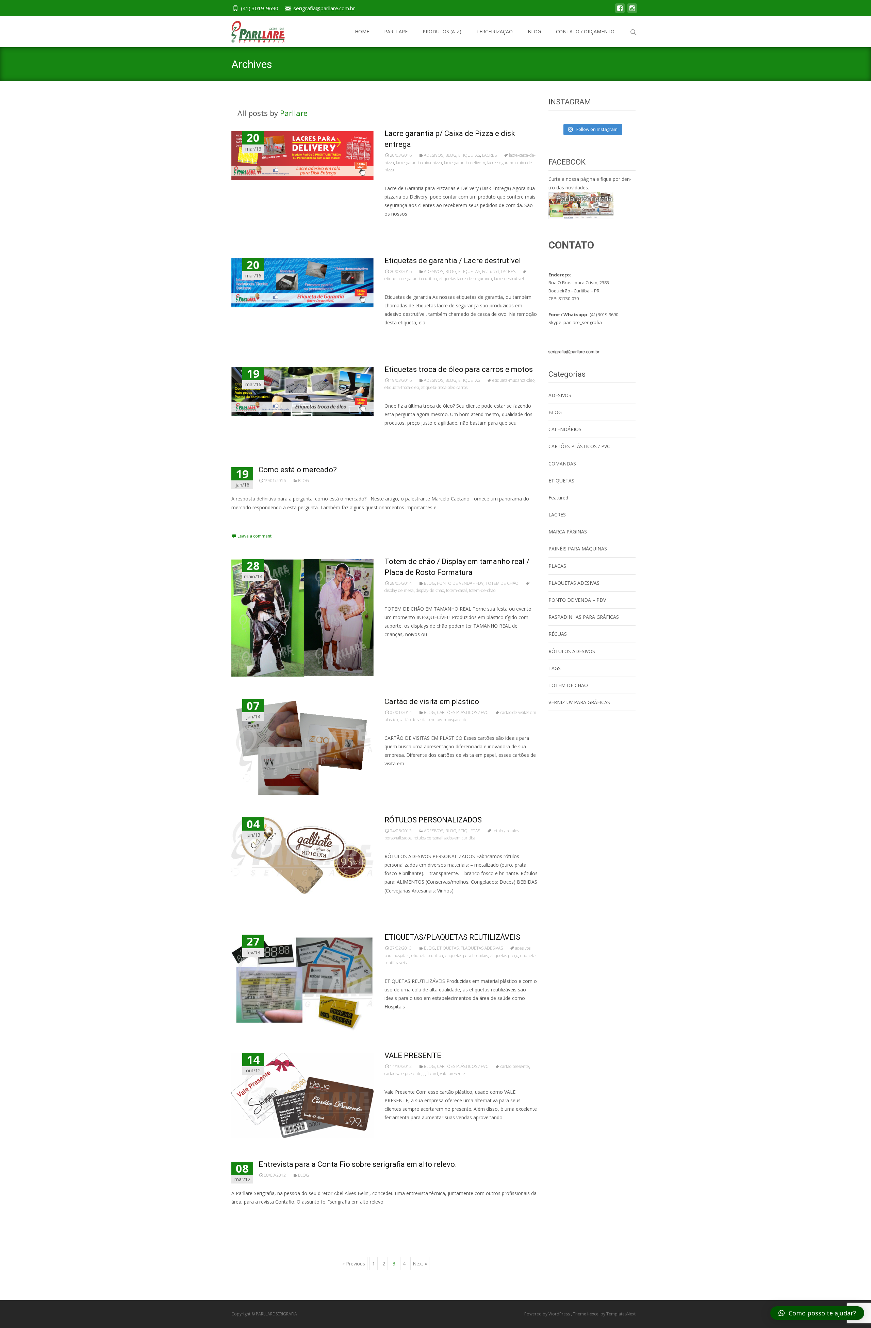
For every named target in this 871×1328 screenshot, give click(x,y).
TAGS (554, 668)
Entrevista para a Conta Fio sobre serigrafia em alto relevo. (358, 1164)
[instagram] (632, 11)
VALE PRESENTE (412, 1055)
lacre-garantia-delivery (464, 163)
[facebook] (620, 11)
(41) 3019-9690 (259, 8)
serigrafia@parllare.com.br (324, 8)
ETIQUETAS (469, 155)
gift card (431, 1073)
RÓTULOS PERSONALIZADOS (433, 820)
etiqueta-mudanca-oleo (513, 380)
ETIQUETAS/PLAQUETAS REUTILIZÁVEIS (452, 937)
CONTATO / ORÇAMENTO (585, 31)
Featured (490, 271)
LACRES (489, 155)
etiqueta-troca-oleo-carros (444, 387)
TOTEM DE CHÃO (502, 583)
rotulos (498, 831)
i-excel (594, 1314)
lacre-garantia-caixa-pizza (419, 163)
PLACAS (557, 566)
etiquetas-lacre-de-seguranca (465, 279)
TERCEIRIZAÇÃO (494, 31)
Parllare (294, 113)
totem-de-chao (482, 590)
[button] (817, 1313)
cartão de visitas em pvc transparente (433, 719)
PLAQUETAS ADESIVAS (482, 948)
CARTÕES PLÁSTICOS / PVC (462, 712)
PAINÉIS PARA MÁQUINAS (577, 548)
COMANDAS (562, 463)
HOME (362, 31)
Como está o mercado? (298, 469)
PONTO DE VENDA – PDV (577, 600)
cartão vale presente (403, 1073)
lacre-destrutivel (509, 279)
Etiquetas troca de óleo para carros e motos (458, 369)
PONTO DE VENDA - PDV (460, 583)
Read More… (399, 226)
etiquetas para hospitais (466, 955)
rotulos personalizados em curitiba (444, 838)
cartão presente (514, 1066)
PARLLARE (396, 31)
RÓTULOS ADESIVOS (571, 651)
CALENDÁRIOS (564, 429)
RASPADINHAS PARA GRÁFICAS (583, 617)
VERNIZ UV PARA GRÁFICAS (579, 702)
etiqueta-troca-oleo (401, 387)
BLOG (534, 31)
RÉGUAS (557, 634)
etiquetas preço (504, 955)
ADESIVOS (433, 155)
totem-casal (456, 590)
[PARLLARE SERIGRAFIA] (252, 30)
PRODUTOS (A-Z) (442, 31)
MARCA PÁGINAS (567, 531)
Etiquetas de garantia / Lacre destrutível (452, 260)
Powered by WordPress (547, 1314)
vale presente (452, 1073)
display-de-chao (430, 590)
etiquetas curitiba (427, 955)
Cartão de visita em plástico (431, 701)
